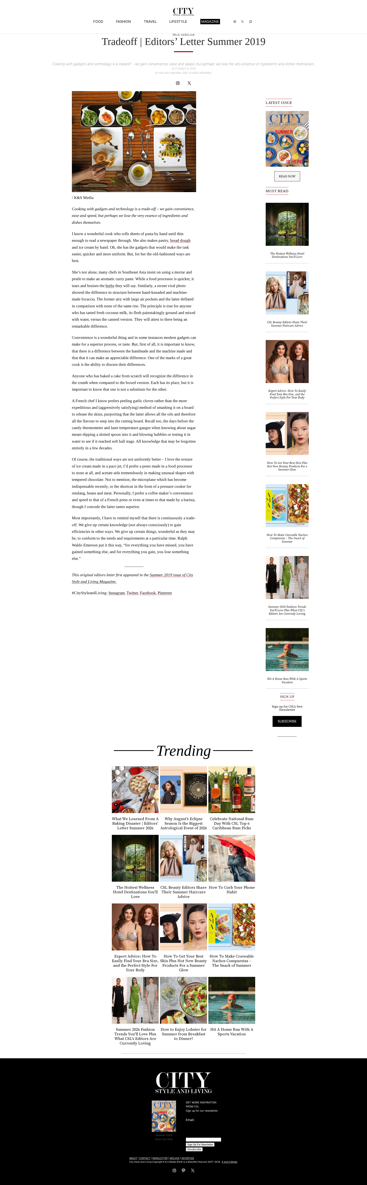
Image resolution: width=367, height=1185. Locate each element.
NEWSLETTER (160, 1158)
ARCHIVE (174, 1158)
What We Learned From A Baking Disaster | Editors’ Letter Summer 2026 (135, 823)
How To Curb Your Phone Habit (232, 889)
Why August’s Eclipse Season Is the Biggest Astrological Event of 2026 (183, 823)
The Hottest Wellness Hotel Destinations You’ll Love (287, 255)
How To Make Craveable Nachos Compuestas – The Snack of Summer (287, 538)
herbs (110, 285)
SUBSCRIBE (287, 721)
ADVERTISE (187, 1158)
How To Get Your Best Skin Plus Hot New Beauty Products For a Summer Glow (287, 466)
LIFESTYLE (188, 34)
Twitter (132, 593)
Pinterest (165, 593)
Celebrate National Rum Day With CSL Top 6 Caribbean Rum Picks (231, 823)
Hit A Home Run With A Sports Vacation (287, 680)
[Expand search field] (250, 21)
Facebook (148, 593)
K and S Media (229, 1161)
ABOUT (133, 1158)
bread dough (180, 240)
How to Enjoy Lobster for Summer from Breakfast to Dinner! (184, 1034)
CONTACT (144, 1158)
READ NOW (287, 176)
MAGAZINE (210, 21)
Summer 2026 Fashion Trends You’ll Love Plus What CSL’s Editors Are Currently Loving (287, 610)
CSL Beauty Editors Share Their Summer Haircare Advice (287, 324)
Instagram (117, 593)
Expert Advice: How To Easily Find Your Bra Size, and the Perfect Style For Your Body (287, 394)
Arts (176, 34)
